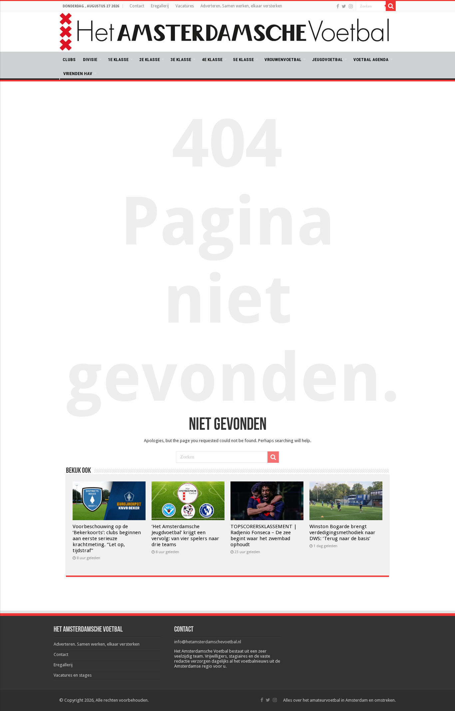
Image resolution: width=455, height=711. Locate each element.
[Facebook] (338, 6)
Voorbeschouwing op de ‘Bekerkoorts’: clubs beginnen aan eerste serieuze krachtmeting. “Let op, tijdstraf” (107, 538)
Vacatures (185, 6)
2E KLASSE (149, 59)
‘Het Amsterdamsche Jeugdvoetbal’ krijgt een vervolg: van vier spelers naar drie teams (185, 535)
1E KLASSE (118, 59)
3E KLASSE (181, 59)
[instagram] (350, 6)
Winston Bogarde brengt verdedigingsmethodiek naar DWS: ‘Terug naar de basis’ (342, 532)
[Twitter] (344, 6)
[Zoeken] (391, 6)
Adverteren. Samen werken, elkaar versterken (241, 6)
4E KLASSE (212, 59)
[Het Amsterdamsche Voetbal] (227, 31)
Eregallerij (160, 6)
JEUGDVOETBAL (327, 59)
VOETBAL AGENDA (370, 59)
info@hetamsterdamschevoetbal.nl (207, 641)
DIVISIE (90, 59)
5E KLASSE (243, 59)
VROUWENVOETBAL (282, 59)
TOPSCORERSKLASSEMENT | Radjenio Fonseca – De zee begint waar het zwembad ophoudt (263, 535)
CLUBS (69, 59)
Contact (137, 6)
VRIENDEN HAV (77, 73)
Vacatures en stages (73, 675)
